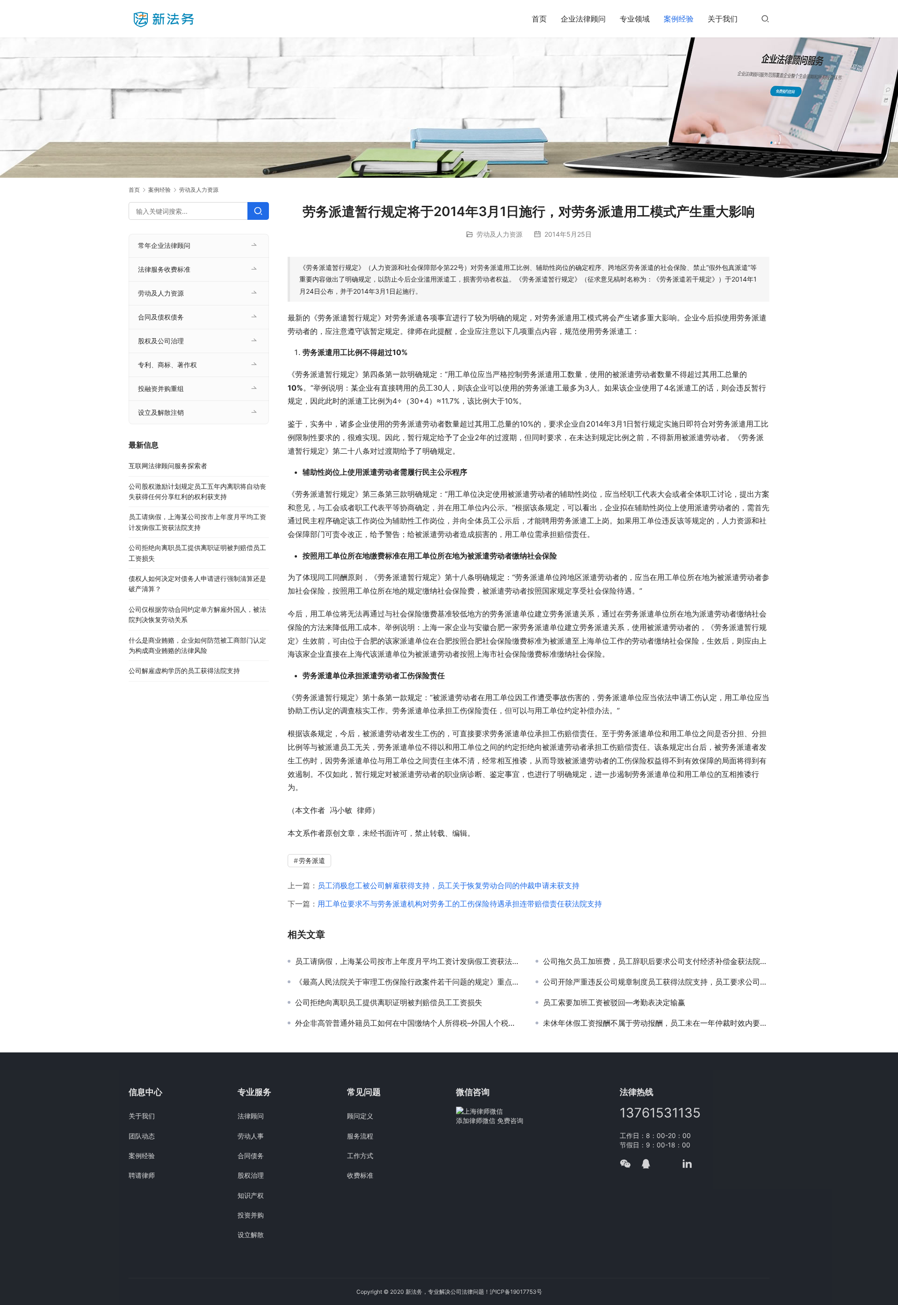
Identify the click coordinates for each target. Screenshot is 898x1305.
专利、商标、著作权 (167, 365)
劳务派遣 (312, 860)
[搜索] (765, 18)
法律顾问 (251, 1116)
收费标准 (360, 1175)
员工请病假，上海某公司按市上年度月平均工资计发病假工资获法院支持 (408, 961)
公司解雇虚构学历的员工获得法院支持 (184, 670)
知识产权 (251, 1195)
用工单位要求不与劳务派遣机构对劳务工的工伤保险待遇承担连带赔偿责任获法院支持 (460, 903)
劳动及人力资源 (499, 234)
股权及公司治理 (161, 341)
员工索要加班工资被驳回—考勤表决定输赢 (614, 1002)
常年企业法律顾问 (164, 245)
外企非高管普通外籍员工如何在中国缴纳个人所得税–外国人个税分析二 (408, 1023)
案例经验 (679, 18)
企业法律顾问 (583, 18)
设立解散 (251, 1235)
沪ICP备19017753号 (516, 1291)
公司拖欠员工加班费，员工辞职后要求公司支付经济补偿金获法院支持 (656, 961)
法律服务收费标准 (164, 269)
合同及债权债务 (161, 317)
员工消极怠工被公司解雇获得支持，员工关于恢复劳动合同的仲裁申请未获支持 (448, 885)
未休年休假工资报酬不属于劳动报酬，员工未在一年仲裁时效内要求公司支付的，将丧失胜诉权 (656, 1023)
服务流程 (360, 1136)
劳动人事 (251, 1136)
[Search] (258, 211)
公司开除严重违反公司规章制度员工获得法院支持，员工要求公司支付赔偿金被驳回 (656, 982)
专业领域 (635, 18)
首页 (539, 18)
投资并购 (251, 1215)
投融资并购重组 (161, 388)
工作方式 (360, 1156)
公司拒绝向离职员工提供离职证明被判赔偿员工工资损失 (388, 1002)
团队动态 (142, 1136)
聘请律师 (142, 1175)
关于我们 (723, 18)
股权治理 (251, 1175)
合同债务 (251, 1156)
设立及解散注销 (161, 412)
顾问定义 (360, 1116)
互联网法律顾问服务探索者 (168, 466)
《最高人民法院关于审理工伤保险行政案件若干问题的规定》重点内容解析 (408, 982)
